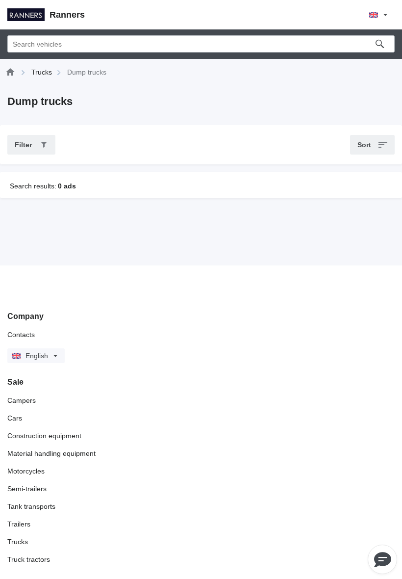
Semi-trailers (27, 489)
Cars (14, 418)
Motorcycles (26, 471)
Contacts (21, 335)
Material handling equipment (51, 453)
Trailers (18, 524)
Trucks (17, 542)
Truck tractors (28, 559)
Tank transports (31, 506)
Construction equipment (44, 436)
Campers (21, 400)
